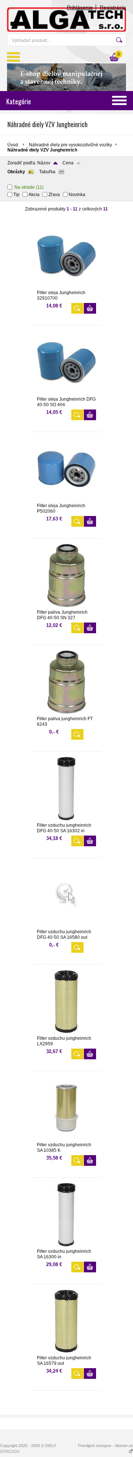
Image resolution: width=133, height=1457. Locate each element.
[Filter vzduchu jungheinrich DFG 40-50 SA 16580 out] (66, 925)
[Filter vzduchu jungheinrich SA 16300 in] (66, 1245)
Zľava (54, 194)
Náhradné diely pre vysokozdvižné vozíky (70, 144)
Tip (16, 194)
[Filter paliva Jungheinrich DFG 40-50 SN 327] (66, 606)
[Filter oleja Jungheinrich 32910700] (66, 286)
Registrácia (113, 7)
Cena (68, 162)
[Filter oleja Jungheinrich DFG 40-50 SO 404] (66, 393)
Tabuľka (47, 171)
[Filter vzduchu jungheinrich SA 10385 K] (66, 1138)
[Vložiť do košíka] (90, 308)
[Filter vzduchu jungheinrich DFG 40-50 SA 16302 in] (66, 819)
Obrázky (16, 171)
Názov (43, 162)
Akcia (34, 194)
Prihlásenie (80, 7)
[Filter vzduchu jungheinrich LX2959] (66, 1032)
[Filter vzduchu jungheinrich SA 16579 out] (66, 1352)
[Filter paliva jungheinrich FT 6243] (66, 712)
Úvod (12, 144)
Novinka (77, 194)
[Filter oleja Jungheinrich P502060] (66, 499)
